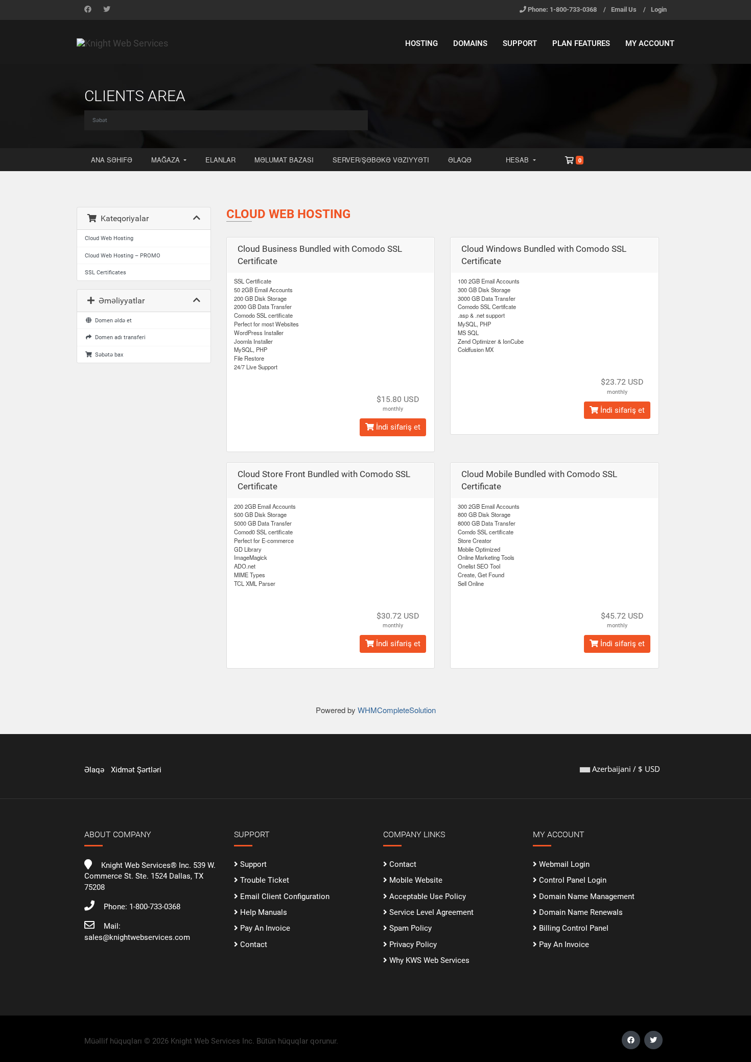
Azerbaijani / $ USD (625, 769)
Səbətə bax (107, 354)
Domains (470, 43)
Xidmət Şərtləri (136, 769)
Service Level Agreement (431, 912)
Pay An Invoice (265, 928)
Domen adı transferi (119, 337)
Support (520, 43)
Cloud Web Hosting (109, 238)
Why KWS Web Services (429, 960)
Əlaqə (460, 159)
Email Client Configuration (285, 896)
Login (659, 9)
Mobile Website (415, 880)
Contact (253, 944)
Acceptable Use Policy (427, 896)
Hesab (518, 159)
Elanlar (220, 159)
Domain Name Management (587, 896)
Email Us (624, 9)
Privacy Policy (413, 944)
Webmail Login (564, 864)
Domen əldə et (112, 320)
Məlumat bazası (284, 159)
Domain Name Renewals (581, 912)
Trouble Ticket (264, 880)
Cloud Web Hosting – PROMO (122, 255)
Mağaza (166, 159)
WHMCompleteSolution (397, 709)
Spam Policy (410, 928)
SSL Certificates (105, 272)
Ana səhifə (111, 159)
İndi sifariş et (397, 427)
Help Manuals (263, 912)
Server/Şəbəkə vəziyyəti (381, 159)
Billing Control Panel (573, 928)
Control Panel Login (572, 880)
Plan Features (581, 43)
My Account (649, 43)
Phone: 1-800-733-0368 (562, 9)
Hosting (421, 43)
